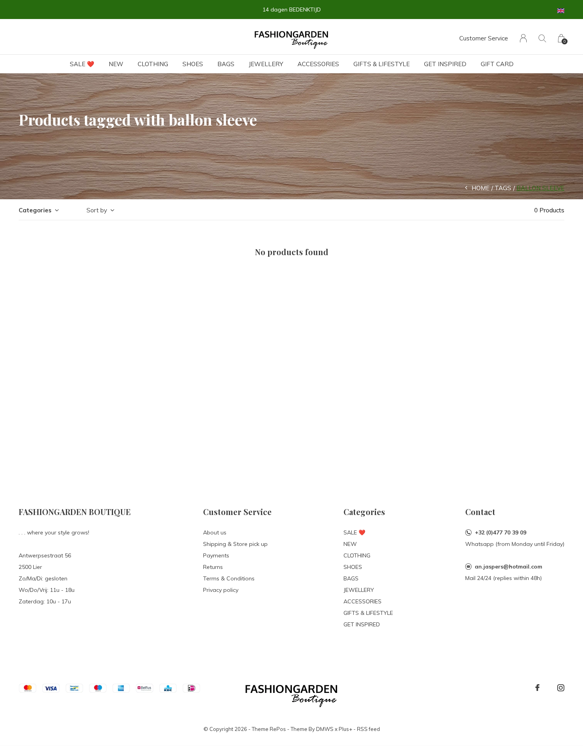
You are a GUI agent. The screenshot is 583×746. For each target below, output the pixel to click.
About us (214, 532)
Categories (35, 210)
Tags (503, 188)
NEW (116, 64)
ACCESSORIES (318, 64)
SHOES (192, 64)
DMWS (325, 729)
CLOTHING (153, 64)
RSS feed (368, 729)
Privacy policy (220, 589)
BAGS (225, 64)
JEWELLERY (266, 64)
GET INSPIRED (445, 64)
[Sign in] (523, 38)
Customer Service (483, 38)
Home (480, 188)
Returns (213, 566)
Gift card (497, 64)
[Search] (542, 38)
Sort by (96, 210)
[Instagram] (560, 688)
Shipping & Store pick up (235, 544)
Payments (216, 555)
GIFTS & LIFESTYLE (381, 64)
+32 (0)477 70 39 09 (500, 532)
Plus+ (345, 729)
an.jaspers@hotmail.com (508, 566)
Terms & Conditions (229, 578)
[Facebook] (537, 688)
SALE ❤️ (82, 64)
